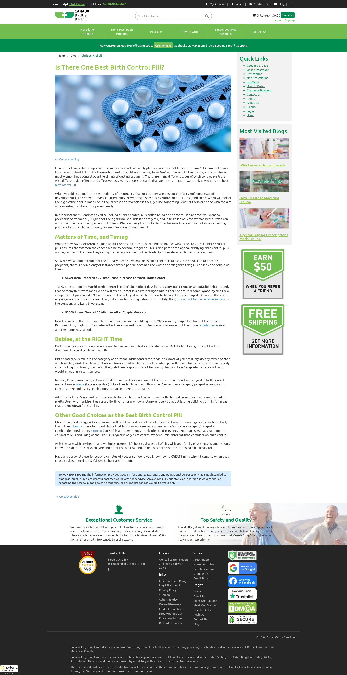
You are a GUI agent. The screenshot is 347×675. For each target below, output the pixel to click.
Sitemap (164, 594)
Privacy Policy (168, 590)
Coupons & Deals (257, 65)
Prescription (254, 73)
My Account (217, 4)
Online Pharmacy (258, 69)
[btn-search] (207, 16)
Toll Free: (108, 4)
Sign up (290, 20)
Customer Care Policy (173, 581)
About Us (253, 102)
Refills (239, 4)
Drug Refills (200, 573)
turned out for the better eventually (202, 299)
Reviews (198, 614)
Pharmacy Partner (170, 618)
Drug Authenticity (170, 613)
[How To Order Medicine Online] (264, 181)
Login (277, 20)
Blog (281, 4)
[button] (9, 670)
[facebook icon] (291, 4)
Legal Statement (169, 585)
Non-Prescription (204, 564)
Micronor (96, 430)
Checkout (288, 15)
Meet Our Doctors (205, 605)
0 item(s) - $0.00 (268, 15)
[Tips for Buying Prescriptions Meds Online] (264, 218)
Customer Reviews (259, 90)
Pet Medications (203, 569)
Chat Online (77, 4)
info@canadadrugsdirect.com (126, 563)
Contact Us (261, 4)
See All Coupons (237, 45)
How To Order (256, 86)
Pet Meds (253, 82)
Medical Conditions (171, 609)
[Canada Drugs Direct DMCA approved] (242, 608)
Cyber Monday (168, 599)
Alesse (80, 384)
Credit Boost (201, 578)
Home (62, 55)
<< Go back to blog (67, 159)
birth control (63, 184)
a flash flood (207, 325)
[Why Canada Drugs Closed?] (264, 148)
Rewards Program (170, 622)
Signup (251, 106)
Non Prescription (257, 77)
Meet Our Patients (205, 600)
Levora (77, 426)
